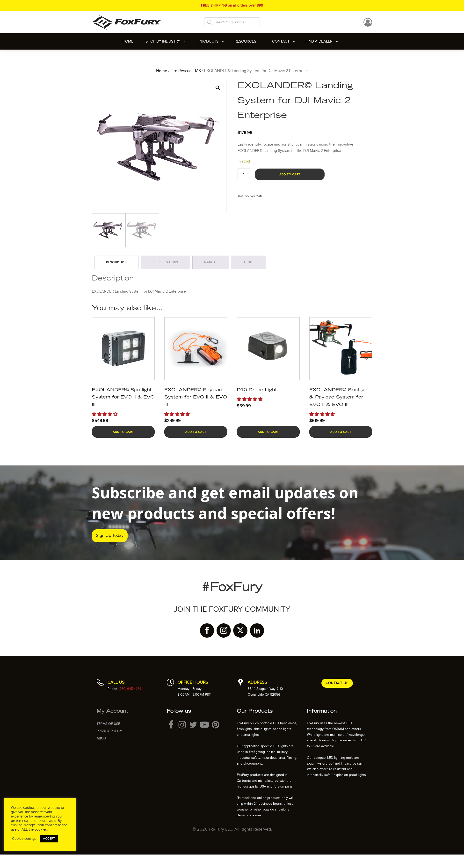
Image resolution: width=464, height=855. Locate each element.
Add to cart (289, 174)
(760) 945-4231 (130, 689)
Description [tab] (116, 262)
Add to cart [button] (123, 432)
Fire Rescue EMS (185, 70)
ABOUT (102, 738)
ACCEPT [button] (49, 838)
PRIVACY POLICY (109, 731)
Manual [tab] (210, 262)
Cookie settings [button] (24, 839)
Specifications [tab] (165, 262)
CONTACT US (337, 683)
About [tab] (248, 262)
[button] (217, 87)
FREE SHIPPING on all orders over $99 (232, 5)
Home (161, 70)
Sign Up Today (109, 535)
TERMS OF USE (108, 724)
